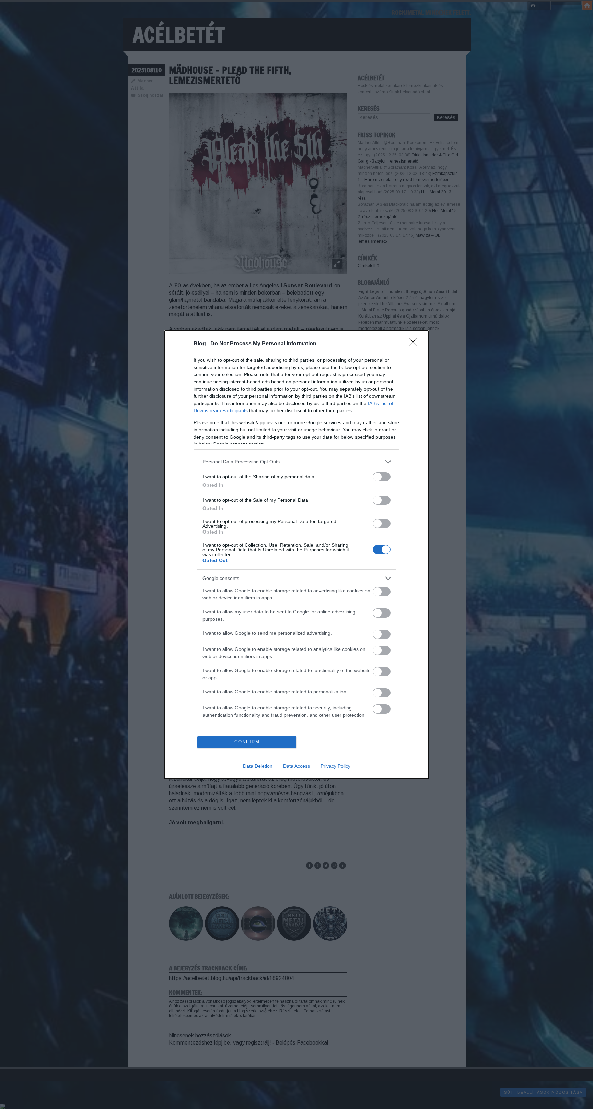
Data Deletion (257, 766)
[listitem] (296, 461)
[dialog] (296, 555)
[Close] (415, 343)
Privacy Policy (335, 766)
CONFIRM (247, 741)
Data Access (296, 766)
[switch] (382, 476)
